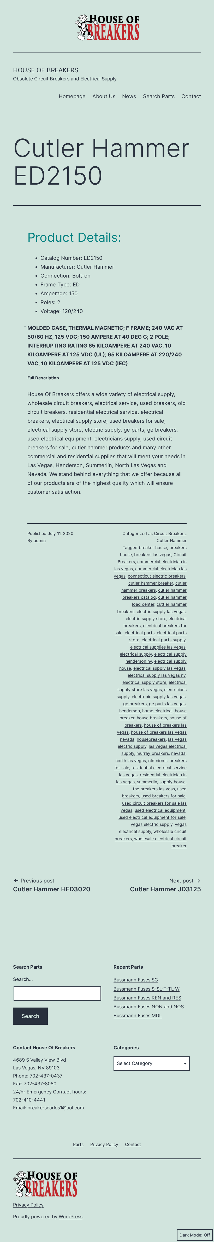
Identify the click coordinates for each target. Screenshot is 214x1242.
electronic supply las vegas (159, 696)
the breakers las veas (154, 788)
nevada (178, 753)
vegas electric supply (152, 824)
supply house (172, 781)
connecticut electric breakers (157, 576)
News (129, 96)
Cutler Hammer (172, 540)
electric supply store (146, 618)
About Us (103, 96)
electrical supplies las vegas (158, 647)
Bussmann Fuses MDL (138, 1015)
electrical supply (136, 654)
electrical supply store (144, 682)
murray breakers (152, 753)
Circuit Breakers (170, 533)
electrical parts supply (164, 639)
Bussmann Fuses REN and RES (147, 997)
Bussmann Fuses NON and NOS (149, 1006)
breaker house (153, 547)
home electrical (157, 710)
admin (40, 540)
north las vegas (130, 760)
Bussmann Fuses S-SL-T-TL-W (147, 989)
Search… (23, 979)
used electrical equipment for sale (152, 817)
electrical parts (139, 632)
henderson (129, 710)
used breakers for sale (163, 795)
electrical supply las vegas (159, 668)
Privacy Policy (28, 1205)
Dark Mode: (191, 1235)
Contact (191, 96)
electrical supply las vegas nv (157, 675)
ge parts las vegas (167, 703)
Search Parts (159, 96)
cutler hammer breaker (150, 583)
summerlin (147, 781)
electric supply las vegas (161, 611)
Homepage (72, 96)
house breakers (152, 717)
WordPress (70, 1216)
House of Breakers (45, 70)
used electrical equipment (160, 810)
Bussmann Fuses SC (136, 979)
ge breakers (135, 703)
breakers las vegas (152, 554)
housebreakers (151, 739)
